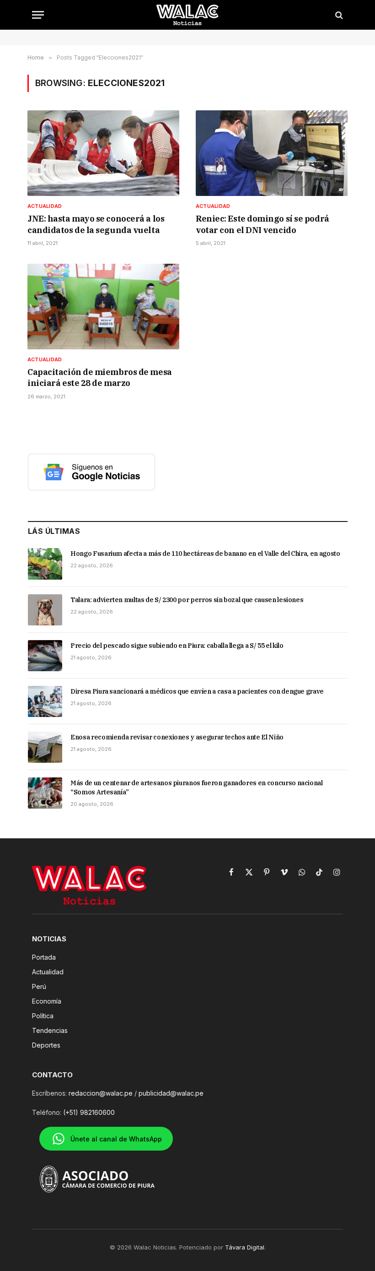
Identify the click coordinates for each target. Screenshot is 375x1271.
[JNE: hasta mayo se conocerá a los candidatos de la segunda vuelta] (103, 153)
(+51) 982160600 (89, 1112)
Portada (44, 957)
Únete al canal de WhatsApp (116, 1139)
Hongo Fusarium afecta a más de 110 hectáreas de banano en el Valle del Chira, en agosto (205, 553)
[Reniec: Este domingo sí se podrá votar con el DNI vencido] (272, 153)
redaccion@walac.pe (101, 1093)
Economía (46, 1001)
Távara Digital (244, 1247)
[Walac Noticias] (187, 15)
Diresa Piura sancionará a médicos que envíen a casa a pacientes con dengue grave (197, 691)
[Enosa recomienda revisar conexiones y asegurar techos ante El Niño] (45, 747)
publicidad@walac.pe (171, 1093)
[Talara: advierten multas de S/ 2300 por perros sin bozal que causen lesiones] (45, 609)
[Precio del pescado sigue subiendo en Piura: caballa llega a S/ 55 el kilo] (45, 655)
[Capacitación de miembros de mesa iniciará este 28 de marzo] (103, 306)
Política (43, 1016)
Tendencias (50, 1030)
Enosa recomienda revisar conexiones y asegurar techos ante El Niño (177, 737)
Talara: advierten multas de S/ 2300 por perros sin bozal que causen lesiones (186, 600)
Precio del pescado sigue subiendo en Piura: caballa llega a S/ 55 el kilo (176, 645)
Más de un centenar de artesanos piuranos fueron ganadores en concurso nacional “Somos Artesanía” (196, 787)
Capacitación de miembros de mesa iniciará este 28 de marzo (99, 377)
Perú (39, 986)
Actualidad (44, 206)
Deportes (46, 1045)
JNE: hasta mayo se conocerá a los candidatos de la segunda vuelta (95, 224)
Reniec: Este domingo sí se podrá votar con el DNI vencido (262, 224)
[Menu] (38, 15)
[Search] (338, 15)
